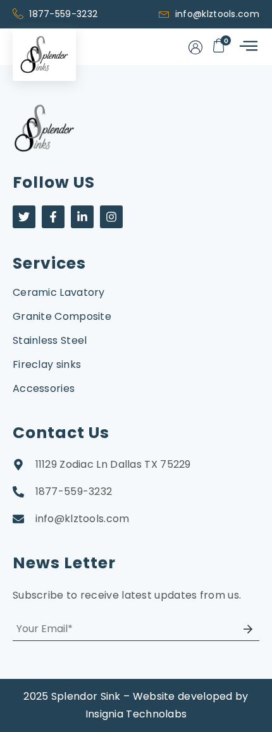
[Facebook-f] (53, 216)
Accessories (44, 388)
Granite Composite (62, 316)
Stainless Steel (50, 340)
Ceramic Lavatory (59, 292)
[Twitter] (24, 216)
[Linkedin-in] (82, 216)
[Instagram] (111, 216)
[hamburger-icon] (247, 47)
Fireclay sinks (47, 364)
